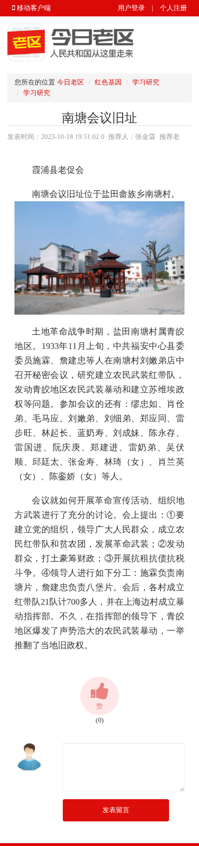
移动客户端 (33, 8)
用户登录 (131, 8)
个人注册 (173, 8)
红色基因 (108, 82)
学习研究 (145, 82)
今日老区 (70, 82)
